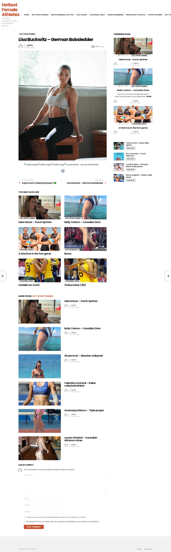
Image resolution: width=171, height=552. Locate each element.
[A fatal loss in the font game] (39, 239)
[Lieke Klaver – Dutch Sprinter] (39, 207)
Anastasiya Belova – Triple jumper (84, 410)
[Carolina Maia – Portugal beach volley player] (119, 167)
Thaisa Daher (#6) (75, 285)
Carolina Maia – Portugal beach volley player (137, 165)
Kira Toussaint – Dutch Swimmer (136, 154)
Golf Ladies (81, 15)
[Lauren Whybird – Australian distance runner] (39, 448)
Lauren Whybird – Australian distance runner (80, 439)
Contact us (148, 549)
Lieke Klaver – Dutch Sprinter (35, 222)
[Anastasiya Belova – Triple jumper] (39, 421)
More (149, 96)
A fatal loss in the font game (34, 253)
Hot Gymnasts (71, 250)
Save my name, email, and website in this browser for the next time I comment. (56, 517)
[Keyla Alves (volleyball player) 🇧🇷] (3, 276)
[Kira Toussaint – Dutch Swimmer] (119, 156)
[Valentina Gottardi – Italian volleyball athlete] (39, 394)
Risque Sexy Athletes (135, 15)
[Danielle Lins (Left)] (39, 270)
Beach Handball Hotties (62, 15)
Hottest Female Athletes (10, 10)
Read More (130, 148)
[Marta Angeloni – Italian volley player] (119, 178)
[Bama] (85, 239)
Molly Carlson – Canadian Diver (82, 222)
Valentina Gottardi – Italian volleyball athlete (80, 384)
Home (26, 15)
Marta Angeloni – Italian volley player (139, 176)
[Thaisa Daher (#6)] (85, 270)
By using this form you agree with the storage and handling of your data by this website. (63, 521)
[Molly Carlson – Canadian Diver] (85, 207)
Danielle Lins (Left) (29, 285)
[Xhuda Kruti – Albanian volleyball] (39, 366)
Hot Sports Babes (40, 15)
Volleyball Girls (97, 15)
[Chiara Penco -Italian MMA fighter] (119, 146)
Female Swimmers (115, 15)
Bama (67, 253)
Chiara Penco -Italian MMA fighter (137, 144)
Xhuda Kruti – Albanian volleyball (83, 355)
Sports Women (155, 15)
